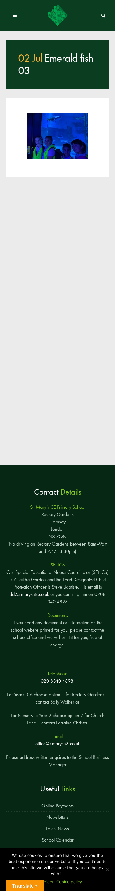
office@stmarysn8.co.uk (57, 743)
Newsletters (57, 817)
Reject (47, 881)
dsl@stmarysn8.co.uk (29, 594)
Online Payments (57, 805)
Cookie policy (69, 881)
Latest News (57, 828)
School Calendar (58, 840)
